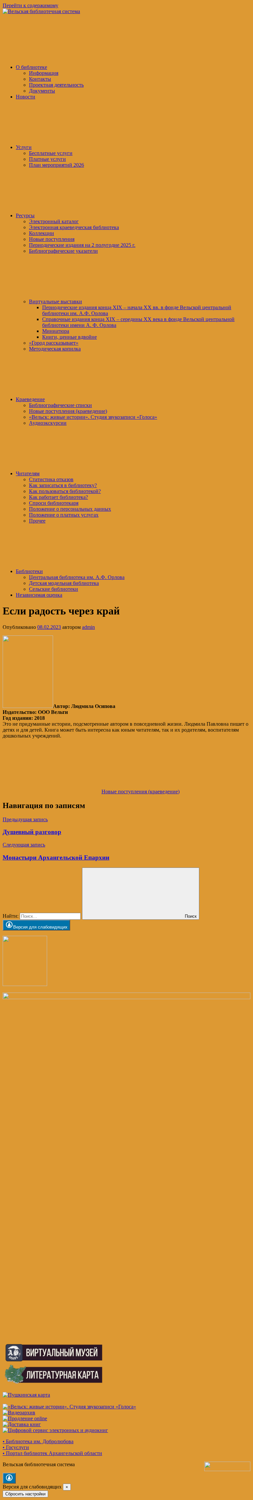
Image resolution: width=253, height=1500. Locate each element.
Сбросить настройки (25, 1493)
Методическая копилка (55, 349)
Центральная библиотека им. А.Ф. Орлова (77, 577)
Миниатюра (55, 331)
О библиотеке (31, 67)
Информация (43, 73)
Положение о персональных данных (70, 509)
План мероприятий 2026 (56, 165)
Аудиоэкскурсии (48, 423)
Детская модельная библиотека (64, 583)
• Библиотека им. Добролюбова (38, 1441)
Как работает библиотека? (58, 497)
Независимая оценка (39, 595)
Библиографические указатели (63, 251)
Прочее (37, 521)
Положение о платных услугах (63, 515)
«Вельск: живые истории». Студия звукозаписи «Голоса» (93, 417)
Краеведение (30, 399)
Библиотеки (29, 571)
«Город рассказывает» (53, 343)
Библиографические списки (60, 405)
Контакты (40, 79)
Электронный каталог (54, 221)
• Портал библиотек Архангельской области (52, 1453)
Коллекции (41, 233)
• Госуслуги (16, 1447)
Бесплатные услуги (50, 153)
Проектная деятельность (56, 85)
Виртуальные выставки (55, 301)
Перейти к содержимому (30, 5)
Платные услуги (47, 159)
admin (88, 627)
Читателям (28, 473)
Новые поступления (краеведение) (68, 411)
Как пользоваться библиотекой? (65, 491)
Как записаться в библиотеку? (63, 485)
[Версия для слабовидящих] (9, 1478)
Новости (25, 96)
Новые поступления (51, 239)
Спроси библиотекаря (53, 503)
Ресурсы (25, 215)
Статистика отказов (51, 479)
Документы (42, 91)
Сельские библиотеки (53, 589)
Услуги (24, 147)
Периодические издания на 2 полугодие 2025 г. (82, 245)
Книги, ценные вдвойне (69, 337)
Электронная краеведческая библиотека (74, 227)
